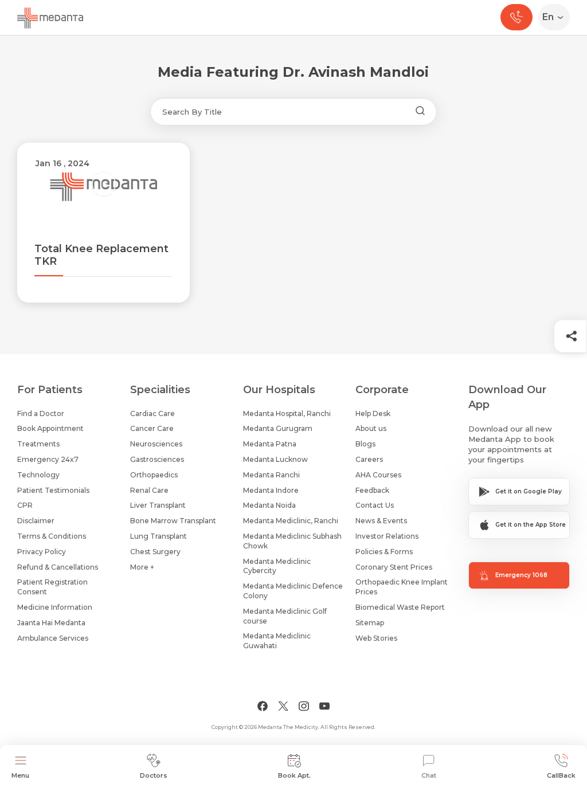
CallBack (561, 775)
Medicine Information (54, 607)
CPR (25, 505)
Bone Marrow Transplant (173, 520)
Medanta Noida (269, 505)
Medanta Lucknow (275, 459)
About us (370, 428)
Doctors (153, 775)
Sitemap (369, 622)
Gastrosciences (157, 459)
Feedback (372, 490)
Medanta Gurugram (277, 428)
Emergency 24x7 (48, 459)
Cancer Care (152, 428)
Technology (38, 475)
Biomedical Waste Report (400, 607)
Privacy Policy (41, 551)
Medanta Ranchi (271, 475)
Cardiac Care (152, 413)
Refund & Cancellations (57, 567)
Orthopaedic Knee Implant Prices (401, 587)
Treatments (38, 444)
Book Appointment (50, 428)
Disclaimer (35, 520)
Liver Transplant (158, 505)
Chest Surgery (155, 551)
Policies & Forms (384, 551)
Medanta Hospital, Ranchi (287, 413)
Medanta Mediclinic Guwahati (277, 641)
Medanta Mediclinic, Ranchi (290, 520)
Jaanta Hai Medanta (51, 622)
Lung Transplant (158, 536)
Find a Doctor (40, 413)
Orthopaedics (154, 475)
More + (142, 567)
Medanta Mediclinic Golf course (285, 616)
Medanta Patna (269, 444)
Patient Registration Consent (52, 587)
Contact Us (374, 505)
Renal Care (149, 490)
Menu (20, 775)
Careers (369, 459)
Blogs (365, 444)
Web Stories (376, 638)
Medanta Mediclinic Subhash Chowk (292, 541)
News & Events (381, 520)
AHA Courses (378, 475)
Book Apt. (294, 775)
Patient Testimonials (53, 490)
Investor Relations (386, 536)
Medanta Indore (271, 490)
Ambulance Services (52, 638)
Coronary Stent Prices (393, 567)
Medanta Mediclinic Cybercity (277, 566)
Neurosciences (156, 444)
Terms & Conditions (51, 536)
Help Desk (372, 413)
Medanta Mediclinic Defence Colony (293, 591)
